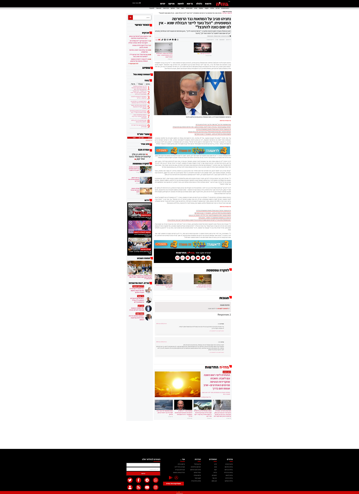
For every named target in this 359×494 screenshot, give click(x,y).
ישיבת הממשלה (217, 36)
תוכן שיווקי (214, 481)
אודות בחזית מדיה (196, 481)
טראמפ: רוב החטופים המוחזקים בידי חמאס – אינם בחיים (215, 218)
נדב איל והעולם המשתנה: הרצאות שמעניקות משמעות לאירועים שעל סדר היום (139, 88)
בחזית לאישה (229, 475)
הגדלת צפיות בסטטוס (179, 472)
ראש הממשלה (210, 36)
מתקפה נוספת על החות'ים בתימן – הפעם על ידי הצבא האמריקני (212, 134)
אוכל (178, 8)
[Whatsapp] (155, 480)
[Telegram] (147, 480)
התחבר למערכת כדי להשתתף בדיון (217, 331)
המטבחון (214, 475)
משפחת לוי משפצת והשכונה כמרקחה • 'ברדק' (138, 97)
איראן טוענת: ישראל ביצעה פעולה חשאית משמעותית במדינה (213, 129)
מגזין (195, 8)
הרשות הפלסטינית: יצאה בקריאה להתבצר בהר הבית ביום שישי (139, 116)
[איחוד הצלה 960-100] (192, 154)
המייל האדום (197, 472)
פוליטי (212, 8)
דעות (182, 8)
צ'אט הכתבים (225, 8)
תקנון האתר (198, 478)
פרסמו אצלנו (197, 475)
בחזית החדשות (227, 12)
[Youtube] (147, 487)
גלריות (215, 472)
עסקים (201, 8)
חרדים (217, 8)
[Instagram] (155, 487)
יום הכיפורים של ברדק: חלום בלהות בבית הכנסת (138, 121)
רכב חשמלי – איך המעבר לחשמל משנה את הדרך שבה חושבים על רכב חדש (138, 92)
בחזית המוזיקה (229, 481)
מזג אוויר (158, 8)
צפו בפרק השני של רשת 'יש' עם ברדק (138, 125)
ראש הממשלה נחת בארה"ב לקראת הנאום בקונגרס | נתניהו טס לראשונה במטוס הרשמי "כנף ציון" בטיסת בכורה (199, 220)
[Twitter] (130, 480)
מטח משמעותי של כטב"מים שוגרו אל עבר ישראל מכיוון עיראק (213, 124)
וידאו (215, 464)
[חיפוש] (130, 17)
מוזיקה (173, 8)
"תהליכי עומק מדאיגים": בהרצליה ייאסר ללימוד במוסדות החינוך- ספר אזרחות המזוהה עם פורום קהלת (202, 127)
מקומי (206, 8)
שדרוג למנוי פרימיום (195, 470)
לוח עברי (151, 8)
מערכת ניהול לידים (180, 467)
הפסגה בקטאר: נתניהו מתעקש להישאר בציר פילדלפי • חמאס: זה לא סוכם (210, 215)
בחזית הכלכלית (228, 472)
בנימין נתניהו (224, 36)
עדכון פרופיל (197, 464)
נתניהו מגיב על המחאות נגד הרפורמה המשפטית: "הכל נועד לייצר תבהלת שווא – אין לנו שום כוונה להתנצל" (195, 23)
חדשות (230, 13)
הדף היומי (166, 8)
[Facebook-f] (138, 480)
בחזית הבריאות (229, 470)
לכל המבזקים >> (133, 64)
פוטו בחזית (189, 8)
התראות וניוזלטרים (196, 467)
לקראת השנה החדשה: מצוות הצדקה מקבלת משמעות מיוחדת (138, 107)
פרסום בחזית (181, 464)
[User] (130, 487)
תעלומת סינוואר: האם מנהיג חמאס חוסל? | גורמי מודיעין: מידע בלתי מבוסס (209, 132)
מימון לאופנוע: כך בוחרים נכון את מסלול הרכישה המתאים (138, 102)
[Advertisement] (179, 435)
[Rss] (138, 487)
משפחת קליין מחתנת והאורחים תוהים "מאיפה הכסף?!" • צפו (138, 111)
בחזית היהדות (229, 478)
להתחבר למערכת (222, 308)
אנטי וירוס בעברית (180, 470)
